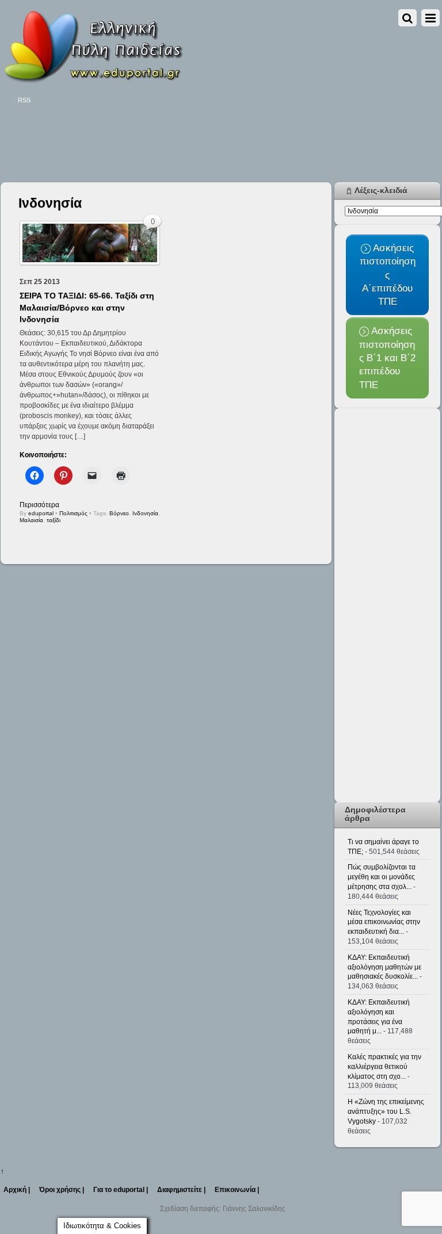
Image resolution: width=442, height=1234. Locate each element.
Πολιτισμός (73, 513)
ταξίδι (53, 520)
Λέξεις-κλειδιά (381, 190)
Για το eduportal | (120, 1190)
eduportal (41, 513)
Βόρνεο (119, 513)
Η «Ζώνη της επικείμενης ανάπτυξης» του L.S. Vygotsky (386, 1111)
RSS (24, 100)
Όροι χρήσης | (61, 1190)
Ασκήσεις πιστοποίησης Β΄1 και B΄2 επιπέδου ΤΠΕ (387, 357)
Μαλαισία (31, 520)
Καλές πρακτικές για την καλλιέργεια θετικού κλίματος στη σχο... (384, 1066)
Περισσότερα (39, 505)
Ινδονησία (145, 513)
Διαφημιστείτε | (181, 1190)
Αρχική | (16, 1190)
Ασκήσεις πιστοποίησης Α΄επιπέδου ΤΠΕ (388, 274)
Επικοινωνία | (237, 1190)
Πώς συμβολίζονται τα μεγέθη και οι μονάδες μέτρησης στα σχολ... (382, 877)
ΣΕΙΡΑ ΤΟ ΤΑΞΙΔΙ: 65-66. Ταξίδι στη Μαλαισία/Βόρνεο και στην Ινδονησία (87, 307)
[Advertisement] (210, 145)
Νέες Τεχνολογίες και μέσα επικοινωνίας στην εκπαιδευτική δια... (384, 922)
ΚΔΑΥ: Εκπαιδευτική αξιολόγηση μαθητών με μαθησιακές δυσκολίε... (384, 967)
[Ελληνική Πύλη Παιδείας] (93, 79)
